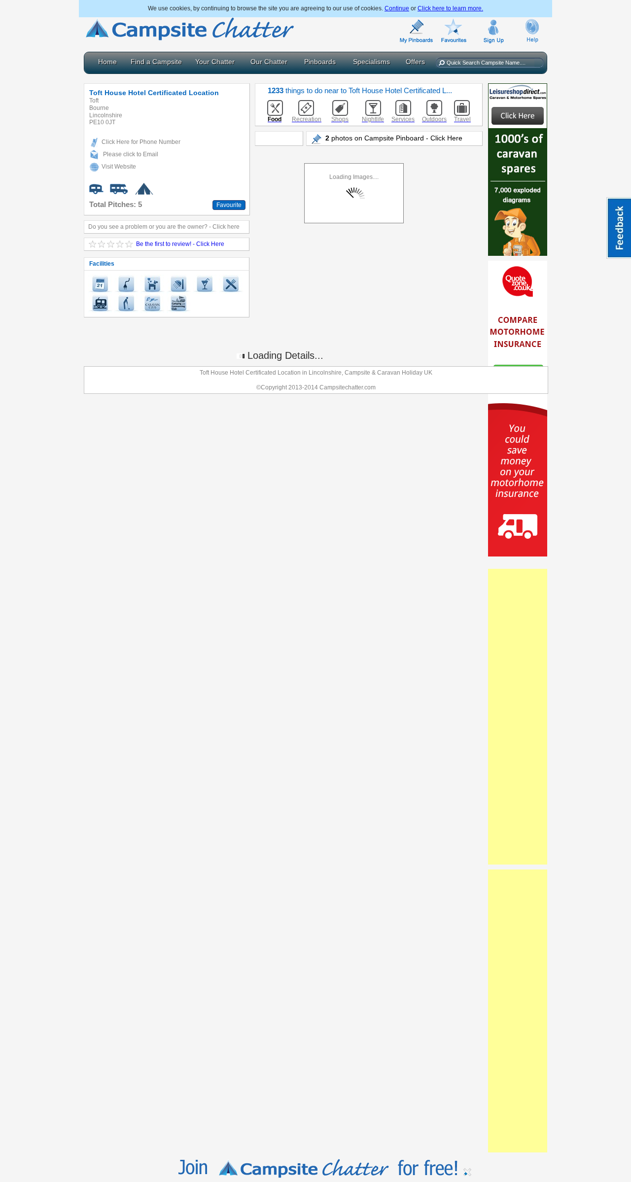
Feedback (618, 228)
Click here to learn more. (450, 8)
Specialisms (371, 62)
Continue (397, 8)
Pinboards (320, 62)
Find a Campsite (156, 62)
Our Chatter (268, 62)
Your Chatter (215, 62)
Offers (415, 62)
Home (107, 62)
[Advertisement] (517, 717)
